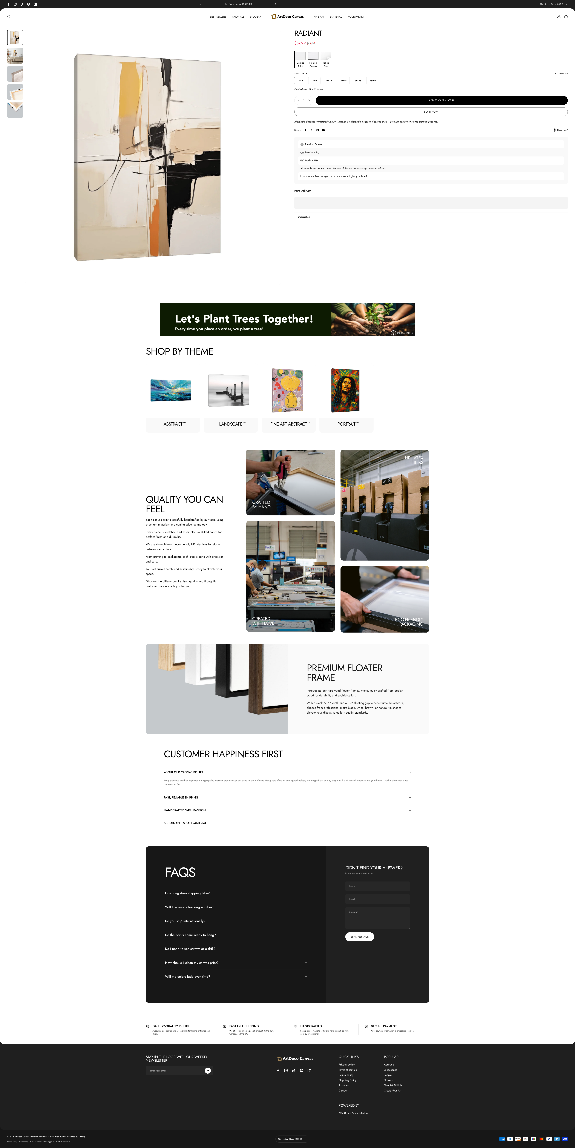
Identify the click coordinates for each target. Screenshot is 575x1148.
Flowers (388, 1080)
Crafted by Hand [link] (261, 504)
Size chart (563, 73)
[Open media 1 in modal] (153, 157)
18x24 (314, 80)
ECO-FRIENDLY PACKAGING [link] (409, 621)
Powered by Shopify (76, 1136)
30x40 (343, 80)
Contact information (63, 1141)
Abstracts (389, 1064)
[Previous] (201, 4)
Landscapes (390, 1070)
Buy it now (431, 111)
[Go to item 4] (15, 92)
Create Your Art (392, 1090)
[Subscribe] (208, 1071)
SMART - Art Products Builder (353, 1113)
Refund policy (12, 1141)
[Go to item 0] (15, 37)
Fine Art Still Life (393, 1085)
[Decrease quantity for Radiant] (297, 100)
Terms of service (348, 1070)
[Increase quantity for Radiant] (309, 100)
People (388, 1075)
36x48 (358, 80)
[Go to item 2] (15, 56)
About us (344, 1085)
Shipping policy (48, 1141)
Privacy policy (347, 1064)
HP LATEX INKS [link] (414, 460)
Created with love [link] (263, 620)
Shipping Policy (347, 1080)
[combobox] (554, 4)
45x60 (373, 80)
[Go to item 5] (15, 110)
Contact (343, 1090)
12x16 (300, 80)
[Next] (275, 4)
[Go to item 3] (15, 74)
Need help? (562, 130)
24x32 (329, 80)
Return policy (346, 1075)
